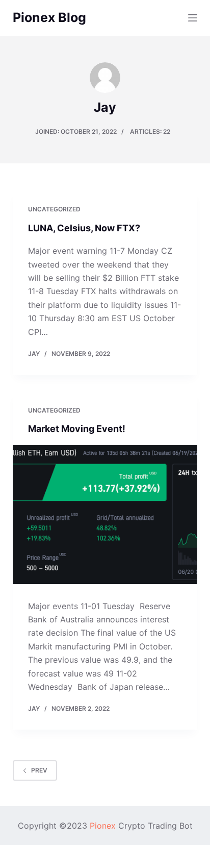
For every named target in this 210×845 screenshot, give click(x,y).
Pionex (103, 825)
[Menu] (192, 17)
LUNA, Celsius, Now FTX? (84, 228)
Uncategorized (54, 209)
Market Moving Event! (76, 428)
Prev (39, 770)
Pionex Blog (49, 17)
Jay (34, 353)
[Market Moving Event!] (105, 514)
